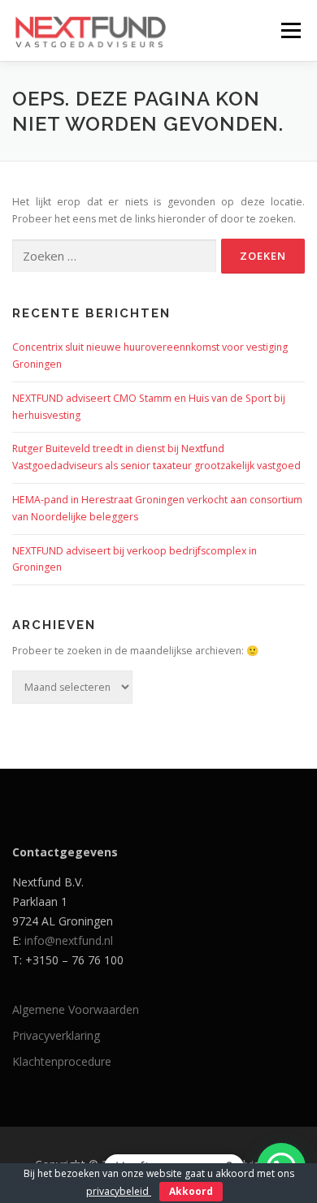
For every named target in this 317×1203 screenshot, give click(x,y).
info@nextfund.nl (68, 940)
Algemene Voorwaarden (75, 1009)
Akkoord (191, 1191)
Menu (289, 30)
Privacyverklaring (56, 1035)
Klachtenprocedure (61, 1061)
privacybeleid (118, 1191)
